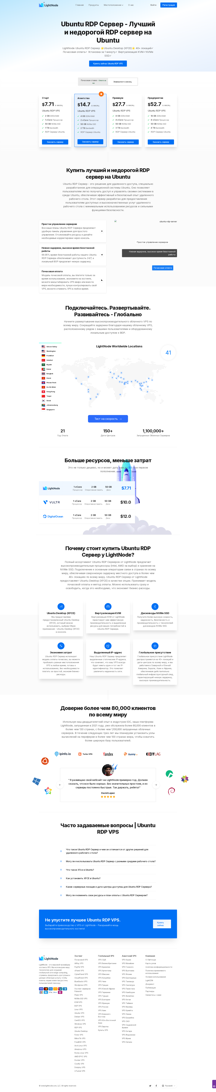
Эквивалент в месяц (122, 82)
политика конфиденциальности (159, 967)
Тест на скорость (106, 418)
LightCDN (149, 980)
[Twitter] (150, 1086)
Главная (80, 5)
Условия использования (156, 977)
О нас (131, 5)
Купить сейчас (160, 924)
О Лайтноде (151, 960)
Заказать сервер (55, 142)
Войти (153, 5)
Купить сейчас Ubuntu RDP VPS (108, 63)
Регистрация (168, 5)
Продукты (93, 5)
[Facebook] (156, 1086)
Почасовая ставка (93, 81)
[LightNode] (49, 5)
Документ (150, 984)
